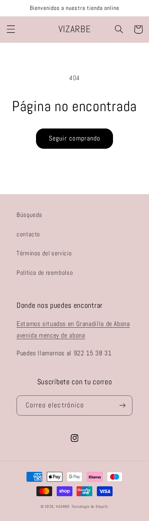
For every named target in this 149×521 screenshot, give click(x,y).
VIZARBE (63, 506)
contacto (28, 234)
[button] (10, 29)
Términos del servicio (44, 253)
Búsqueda (29, 215)
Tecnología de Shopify (90, 506)
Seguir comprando (74, 138)
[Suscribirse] (122, 405)
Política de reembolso (45, 272)
